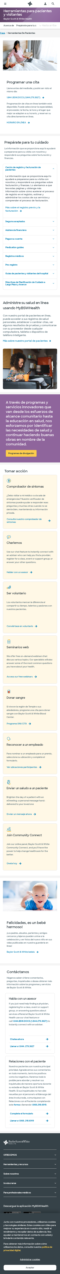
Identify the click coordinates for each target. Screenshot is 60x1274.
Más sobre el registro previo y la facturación (22, 209)
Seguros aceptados (15, 221)
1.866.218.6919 (39, 1104)
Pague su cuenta (13, 239)
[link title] (30, 4)
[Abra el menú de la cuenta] (45, 4)
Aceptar (30, 1267)
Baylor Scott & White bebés (21, 952)
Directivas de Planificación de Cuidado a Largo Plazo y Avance (25, 283)
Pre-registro (11, 265)
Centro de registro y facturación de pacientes (23, 168)
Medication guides (14, 247)
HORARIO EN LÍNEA (16, 122)
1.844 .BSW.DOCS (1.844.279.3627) (23, 97)
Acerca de (8, 25)
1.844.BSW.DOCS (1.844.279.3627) (30, 1021)
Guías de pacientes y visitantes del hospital (26, 273)
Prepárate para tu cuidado (29, 25)
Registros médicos (14, 256)
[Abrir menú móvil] (5, 4)
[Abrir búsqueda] (53, 4)
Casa (2, 33)
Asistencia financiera (15, 230)
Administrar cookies (30, 1259)
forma (17, 1104)
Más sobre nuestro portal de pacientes (25, 340)
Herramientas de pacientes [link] (21, 33)
